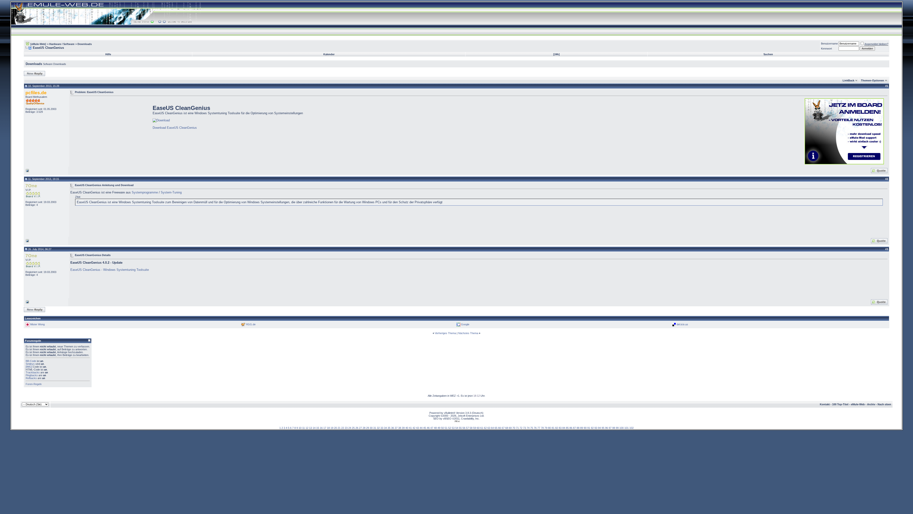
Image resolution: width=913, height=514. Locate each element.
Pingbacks (32, 375)
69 (510, 427)
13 (310, 427)
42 (414, 427)
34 (385, 427)
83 (560, 427)
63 (488, 427)
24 (349, 427)
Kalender (329, 54)
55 (460, 427)
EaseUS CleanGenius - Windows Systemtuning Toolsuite (109, 270)
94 (599, 427)
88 (578, 427)
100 (621, 427)
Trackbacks (33, 372)
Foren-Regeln (34, 384)
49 (438, 427)
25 (353, 427)
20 (335, 427)
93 (595, 427)
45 (424, 427)
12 (307, 427)
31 (374, 427)
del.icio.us (682, 324)
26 (356, 427)
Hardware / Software (61, 44)
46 (428, 427)
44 (421, 427)
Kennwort (826, 48)
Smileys (30, 363)
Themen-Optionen (872, 80)
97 (610, 427)
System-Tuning (171, 192)
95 (603, 427)
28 (364, 427)
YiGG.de (251, 324)
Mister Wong (37, 324)
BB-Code (31, 361)
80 (549, 427)
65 (496, 427)
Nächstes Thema (468, 333)
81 (553, 427)
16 (321, 427)
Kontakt (825, 404)
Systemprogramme (145, 192)
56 (463, 427)
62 (485, 427)
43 (417, 427)
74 (528, 427)
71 (517, 427)
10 (300, 427)
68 (506, 427)
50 (442, 427)
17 (324, 427)
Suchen (768, 54)
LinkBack (848, 80)
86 (570, 427)
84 (563, 427)
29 (367, 427)
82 (556, 427)
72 (521, 427)
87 (574, 427)
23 (346, 427)
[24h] (556, 54)
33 (381, 427)
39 (403, 427)
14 (314, 427)
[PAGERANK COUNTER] (457, 421)
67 (503, 427)
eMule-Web (858, 404)
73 (524, 427)
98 (613, 427)
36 (392, 427)
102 (631, 427)
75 (531, 427)
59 (474, 427)
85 (567, 427)
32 (378, 427)
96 (606, 427)
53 (453, 427)
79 (545, 427)
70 (513, 427)
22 (342, 427)
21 (339, 427)
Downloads (85, 44)
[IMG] (29, 366)
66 (499, 427)
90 (585, 427)
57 (467, 427)
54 (456, 427)
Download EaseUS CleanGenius (175, 127)
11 (303, 427)
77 (538, 427)
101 (626, 427)
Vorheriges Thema (445, 333)
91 (588, 427)
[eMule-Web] (38, 44)
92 (592, 427)
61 (481, 427)
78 (542, 427)
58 (471, 427)
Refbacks (31, 378)
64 (492, 427)
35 (389, 427)
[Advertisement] (110, 131)
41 (410, 427)
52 (449, 427)
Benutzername (829, 43)
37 (396, 427)
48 (435, 427)
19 (331, 427)
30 (371, 427)
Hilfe (108, 54)
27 (360, 427)
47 (431, 427)
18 (328, 427)
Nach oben (884, 404)
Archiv (871, 404)
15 (317, 427)
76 (535, 427)
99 (617, 427)
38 (399, 427)
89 (581, 427)
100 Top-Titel (840, 404)
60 (478, 427)
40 (406, 427)
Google (465, 324)
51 (446, 427)
